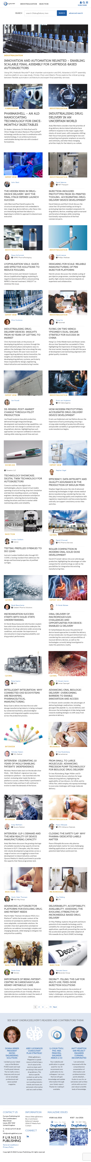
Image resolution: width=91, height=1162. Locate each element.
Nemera (16, 973)
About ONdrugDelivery (34, 1117)
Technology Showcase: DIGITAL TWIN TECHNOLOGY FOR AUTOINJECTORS (23, 478)
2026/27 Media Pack (33, 1123)
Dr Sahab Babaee (62, 605)
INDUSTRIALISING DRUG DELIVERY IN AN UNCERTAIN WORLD (66, 117)
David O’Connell (61, 540)
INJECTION (43, 4)
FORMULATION (11, 108)
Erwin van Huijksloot (63, 400)
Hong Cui (59, 320)
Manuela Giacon (61, 970)
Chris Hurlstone (16, 320)
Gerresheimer (63, 754)
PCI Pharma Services (65, 543)
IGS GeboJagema (64, 403)
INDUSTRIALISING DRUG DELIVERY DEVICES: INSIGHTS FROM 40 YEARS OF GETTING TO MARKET (22, 333)
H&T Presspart (63, 185)
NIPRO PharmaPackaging (22, 257)
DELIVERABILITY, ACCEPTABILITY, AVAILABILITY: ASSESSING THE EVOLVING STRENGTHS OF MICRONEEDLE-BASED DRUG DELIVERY (67, 911)
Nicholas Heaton (17, 752)
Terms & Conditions (10, 1145)
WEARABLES (55, 746)
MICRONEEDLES (56, 892)
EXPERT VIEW (11, 177)
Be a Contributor (31, 1119)
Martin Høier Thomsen (19, 897)
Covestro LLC (11, 470)
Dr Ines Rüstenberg (63, 752)
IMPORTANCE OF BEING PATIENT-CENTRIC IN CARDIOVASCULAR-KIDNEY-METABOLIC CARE (22, 982)
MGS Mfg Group (19, 899)
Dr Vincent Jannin (62, 681)
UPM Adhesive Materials (66, 827)
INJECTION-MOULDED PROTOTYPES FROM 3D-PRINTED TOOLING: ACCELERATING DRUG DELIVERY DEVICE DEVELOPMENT (67, 195)
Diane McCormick (17, 255)
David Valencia (61, 182)
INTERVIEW (10, 746)
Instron (15, 542)
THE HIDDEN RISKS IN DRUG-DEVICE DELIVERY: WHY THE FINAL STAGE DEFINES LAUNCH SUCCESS (21, 195)
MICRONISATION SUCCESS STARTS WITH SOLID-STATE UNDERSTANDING (19, 617)
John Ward (15, 182)
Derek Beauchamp (17, 605)
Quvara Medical (19, 827)
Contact (28, 1126)
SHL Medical (17, 754)
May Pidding (60, 897)
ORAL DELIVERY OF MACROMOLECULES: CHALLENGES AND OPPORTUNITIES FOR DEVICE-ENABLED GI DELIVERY (65, 620)
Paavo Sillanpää (61, 825)
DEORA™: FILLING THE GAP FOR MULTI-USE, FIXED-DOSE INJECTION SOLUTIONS (67, 982)
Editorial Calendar (32, 1121)
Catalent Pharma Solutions (22, 607)
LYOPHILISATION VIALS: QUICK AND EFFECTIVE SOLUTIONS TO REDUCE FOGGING (21, 267)
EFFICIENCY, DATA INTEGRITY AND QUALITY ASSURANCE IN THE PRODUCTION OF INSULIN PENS (68, 482)
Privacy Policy (8, 1147)
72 (50, 1007)
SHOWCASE (10, 465)
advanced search (76, 13)
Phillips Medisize (64, 257)
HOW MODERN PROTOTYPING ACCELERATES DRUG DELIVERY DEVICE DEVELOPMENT (66, 412)
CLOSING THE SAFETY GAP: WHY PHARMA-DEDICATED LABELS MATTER (67, 836)
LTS (59, 899)
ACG (15, 683)
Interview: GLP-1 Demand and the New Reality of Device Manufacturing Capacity (22, 836)
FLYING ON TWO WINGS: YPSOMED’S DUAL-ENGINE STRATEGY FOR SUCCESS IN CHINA (64, 333)
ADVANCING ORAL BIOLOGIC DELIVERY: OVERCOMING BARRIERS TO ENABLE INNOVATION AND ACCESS (65, 694)
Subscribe (82, 5)
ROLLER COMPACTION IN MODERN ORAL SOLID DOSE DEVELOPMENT (64, 552)
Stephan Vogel (61, 470)
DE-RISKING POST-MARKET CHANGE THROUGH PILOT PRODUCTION (19, 412)
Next (55, 1007)
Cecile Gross (15, 970)
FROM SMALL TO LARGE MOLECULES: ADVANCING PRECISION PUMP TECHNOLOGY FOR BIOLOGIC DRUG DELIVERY (67, 765)
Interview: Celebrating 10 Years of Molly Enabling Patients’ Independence (20, 763)
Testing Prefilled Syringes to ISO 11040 (23, 550)
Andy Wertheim (16, 825)
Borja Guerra (15, 681)
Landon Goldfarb (17, 539)
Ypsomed (61, 322)
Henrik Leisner (61, 255)
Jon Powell (15, 400)
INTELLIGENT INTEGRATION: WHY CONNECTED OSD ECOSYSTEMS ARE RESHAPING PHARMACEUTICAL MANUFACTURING (23, 695)
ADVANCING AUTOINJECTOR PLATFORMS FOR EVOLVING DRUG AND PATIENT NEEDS (23, 908)
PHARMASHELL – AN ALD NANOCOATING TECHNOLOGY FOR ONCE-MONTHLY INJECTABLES (23, 119)
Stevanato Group (64, 973)
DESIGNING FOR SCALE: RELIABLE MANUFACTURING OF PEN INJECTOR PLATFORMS (67, 267)
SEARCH (18, 13)
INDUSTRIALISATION (28, 4)
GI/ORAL (53, 535)
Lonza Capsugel (63, 683)
